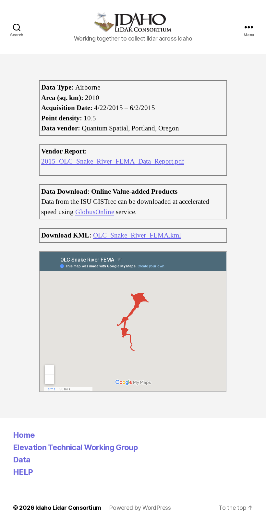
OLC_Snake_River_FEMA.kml (137, 235)
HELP (23, 472)
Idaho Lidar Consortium (68, 507)
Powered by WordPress (140, 507)
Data (21, 459)
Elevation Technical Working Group (75, 447)
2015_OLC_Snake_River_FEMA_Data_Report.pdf (112, 161)
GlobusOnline (94, 212)
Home (24, 435)
